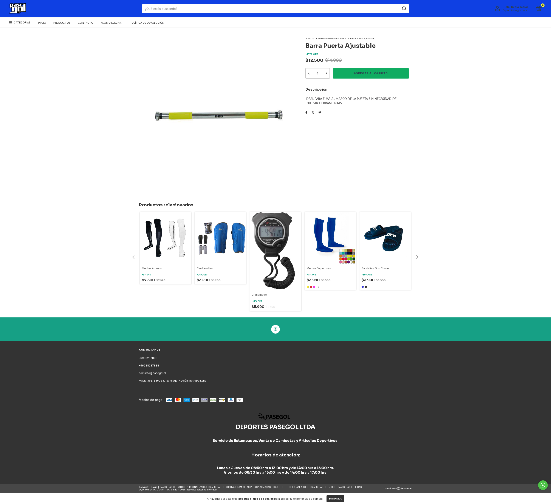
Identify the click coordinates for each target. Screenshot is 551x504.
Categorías (22, 22)
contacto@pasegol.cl (152, 373)
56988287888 (148, 358)
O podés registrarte (515, 10)
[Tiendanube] (398, 489)
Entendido (335, 498)
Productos (62, 22)
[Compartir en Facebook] (306, 112)
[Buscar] (403, 8)
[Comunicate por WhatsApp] (543, 485)
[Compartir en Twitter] (312, 112)
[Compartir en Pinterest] (320, 112)
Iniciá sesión (520, 7)
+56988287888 (149, 365)
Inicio (42, 22)
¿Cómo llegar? (111, 22)
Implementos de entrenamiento (330, 38)
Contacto (85, 22)
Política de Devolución (147, 22)
